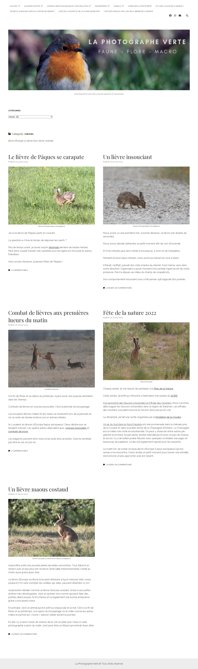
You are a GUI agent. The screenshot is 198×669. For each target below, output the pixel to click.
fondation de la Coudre (168, 417)
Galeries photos (32, 6)
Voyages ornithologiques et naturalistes (67, 6)
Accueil (14, 6)
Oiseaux (117, 6)
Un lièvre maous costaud (38, 489)
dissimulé (54, 247)
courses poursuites (75, 427)
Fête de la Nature (163, 388)
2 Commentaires (19, 270)
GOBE (174, 395)
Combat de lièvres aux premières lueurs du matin (48, 316)
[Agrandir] (91, 170)
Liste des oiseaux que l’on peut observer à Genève (128, 11)
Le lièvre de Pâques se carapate (46, 156)
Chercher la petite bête (140, 6)
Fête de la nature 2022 (129, 312)
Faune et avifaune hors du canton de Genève (32, 11)
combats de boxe (18, 431)
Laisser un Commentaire (119, 288)
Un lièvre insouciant (127, 156)
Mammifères (101, 6)
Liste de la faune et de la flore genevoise (79, 11)
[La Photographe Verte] (99, 86)
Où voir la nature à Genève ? (170, 6)
